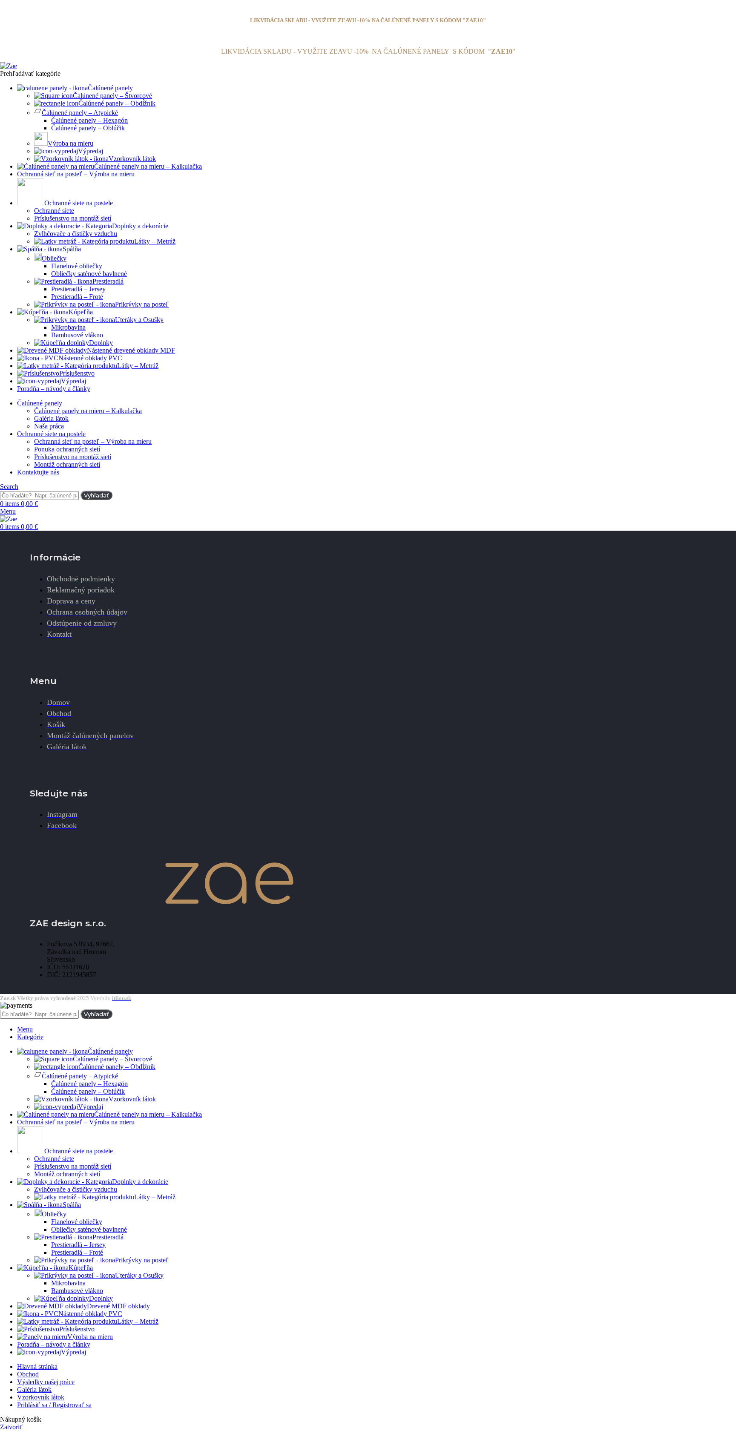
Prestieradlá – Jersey (78, 289)
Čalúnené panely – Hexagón (89, 120)
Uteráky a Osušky (139, 319)
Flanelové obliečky (76, 266)
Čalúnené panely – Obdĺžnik (116, 103)
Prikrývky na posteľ (142, 304)
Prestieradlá (108, 281)
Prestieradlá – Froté (77, 296)
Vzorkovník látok (132, 158)
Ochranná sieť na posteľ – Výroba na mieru (93, 441)
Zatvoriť (11, 1427)
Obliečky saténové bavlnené (89, 273)
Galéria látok (51, 418)
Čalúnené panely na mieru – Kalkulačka (88, 410)
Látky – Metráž (154, 241)
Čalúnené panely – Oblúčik (88, 128)
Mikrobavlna (68, 327)
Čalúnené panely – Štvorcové (112, 95)
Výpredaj (90, 151)
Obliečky (54, 258)
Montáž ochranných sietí (67, 464)
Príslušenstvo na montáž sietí (72, 218)
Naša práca (49, 426)
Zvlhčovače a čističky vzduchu (75, 233)
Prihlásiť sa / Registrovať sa (54, 1404)
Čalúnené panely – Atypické (80, 112)
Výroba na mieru (70, 143)
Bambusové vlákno (77, 335)
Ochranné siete (54, 210)
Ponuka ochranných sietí (67, 449)
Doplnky (101, 342)
